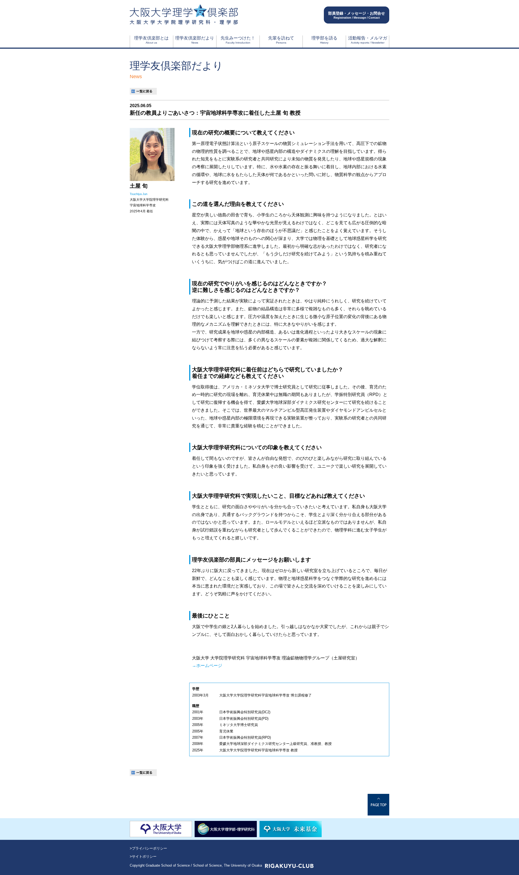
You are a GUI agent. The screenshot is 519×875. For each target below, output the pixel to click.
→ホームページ (207, 665)
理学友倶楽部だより (194, 40)
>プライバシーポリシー (148, 848)
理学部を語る (324, 40)
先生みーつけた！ (238, 40)
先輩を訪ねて (281, 40)
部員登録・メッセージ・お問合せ (356, 15)
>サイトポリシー (143, 856)
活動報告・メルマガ (367, 40)
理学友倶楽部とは (151, 40)
